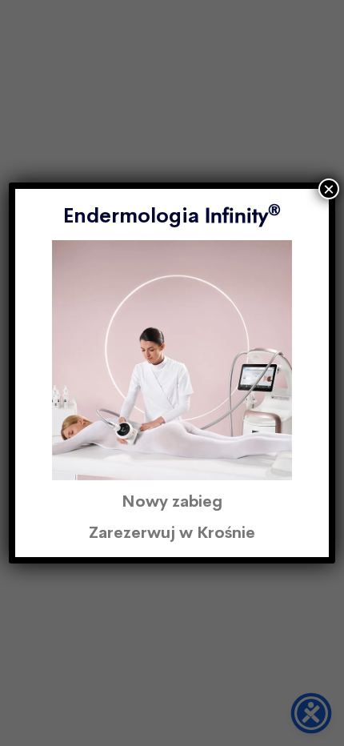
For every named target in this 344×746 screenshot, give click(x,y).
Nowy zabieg (172, 501)
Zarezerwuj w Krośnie (172, 533)
